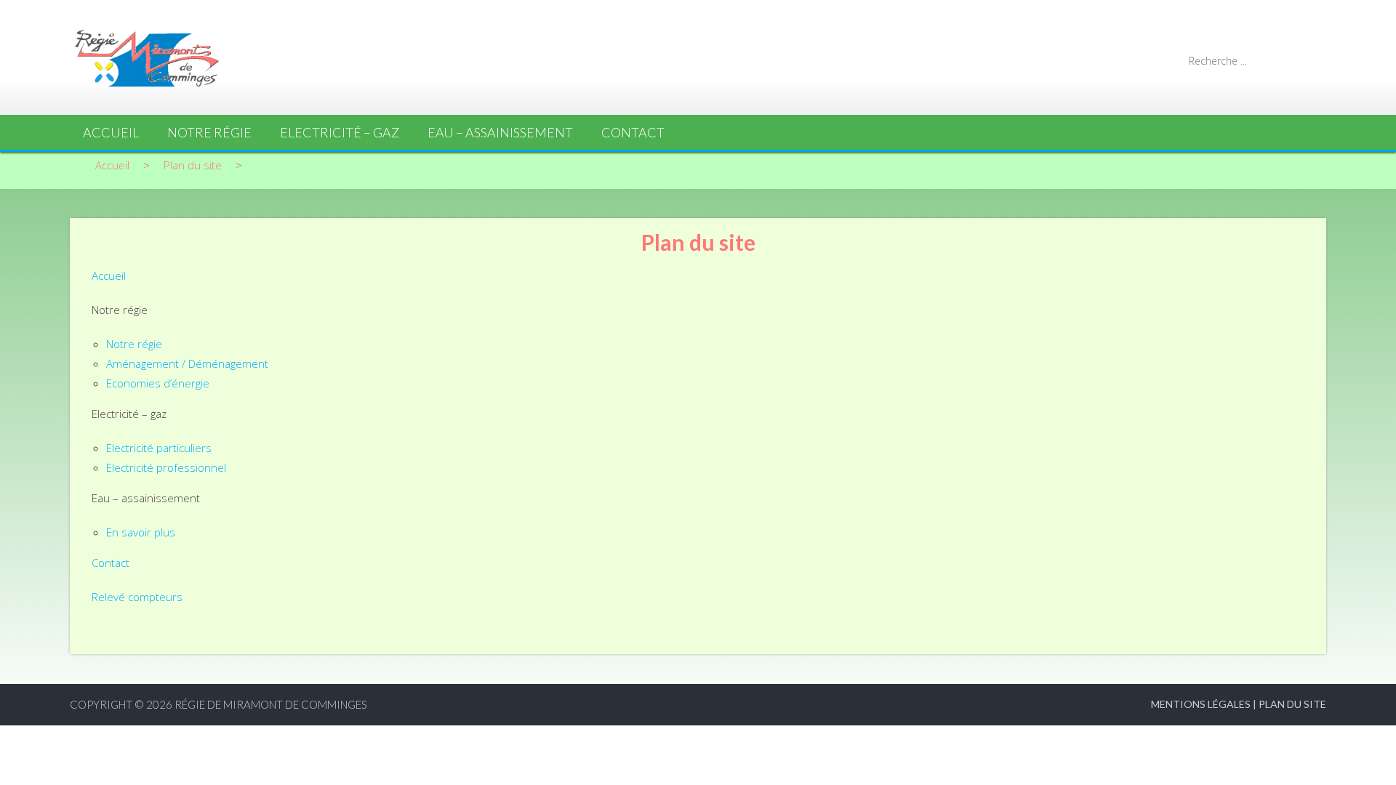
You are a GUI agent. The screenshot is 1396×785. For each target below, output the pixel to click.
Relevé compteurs (137, 596)
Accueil (111, 132)
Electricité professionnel (166, 467)
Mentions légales (1201, 704)
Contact (633, 132)
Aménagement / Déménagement (187, 363)
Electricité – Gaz (339, 132)
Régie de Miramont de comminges (270, 704)
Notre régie (134, 344)
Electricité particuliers (159, 447)
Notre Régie (209, 132)
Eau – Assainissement (500, 132)
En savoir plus (140, 532)
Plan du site (1292, 704)
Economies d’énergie (157, 383)
